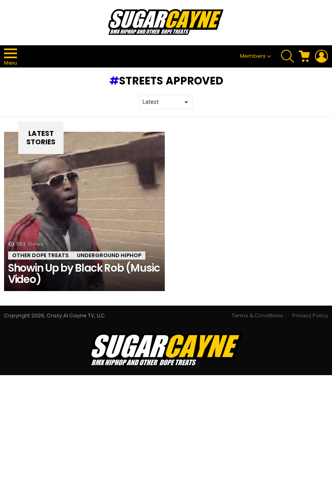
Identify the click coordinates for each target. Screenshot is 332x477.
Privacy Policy (310, 315)
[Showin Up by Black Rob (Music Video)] (84, 211)
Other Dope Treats (40, 255)
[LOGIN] (321, 56)
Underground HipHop (109, 255)
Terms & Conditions (257, 315)
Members (253, 56)
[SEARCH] (287, 56)
